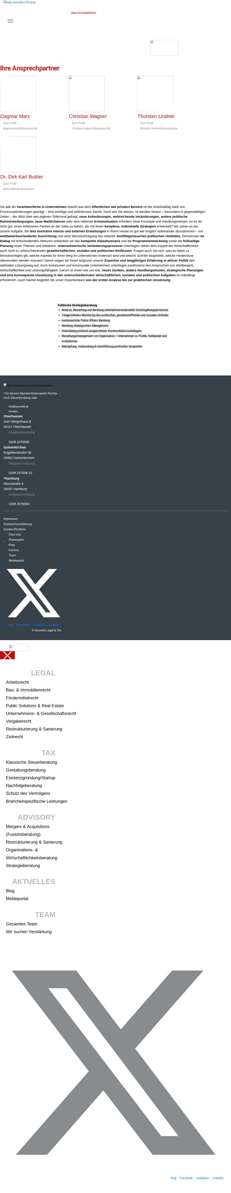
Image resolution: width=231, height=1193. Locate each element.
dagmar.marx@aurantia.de (20, 128)
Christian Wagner (88, 116)
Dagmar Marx (15, 116)
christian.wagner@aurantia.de (90, 128)
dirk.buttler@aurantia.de (18, 188)
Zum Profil (9, 123)
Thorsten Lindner (156, 116)
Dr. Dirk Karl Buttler (21, 177)
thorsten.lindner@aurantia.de (159, 128)
